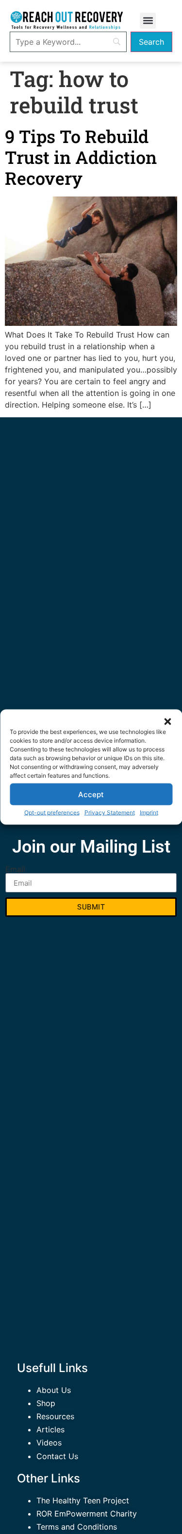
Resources (55, 1416)
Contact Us (57, 1456)
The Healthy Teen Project (82, 1500)
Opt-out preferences (52, 812)
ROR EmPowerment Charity (86, 1513)
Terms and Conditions (76, 1527)
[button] (167, 722)
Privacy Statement (109, 812)
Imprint (149, 812)
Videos (49, 1442)
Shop (45, 1403)
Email (15, 869)
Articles (50, 1429)
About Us (53, 1390)
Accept (91, 794)
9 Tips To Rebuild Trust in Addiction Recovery (81, 157)
